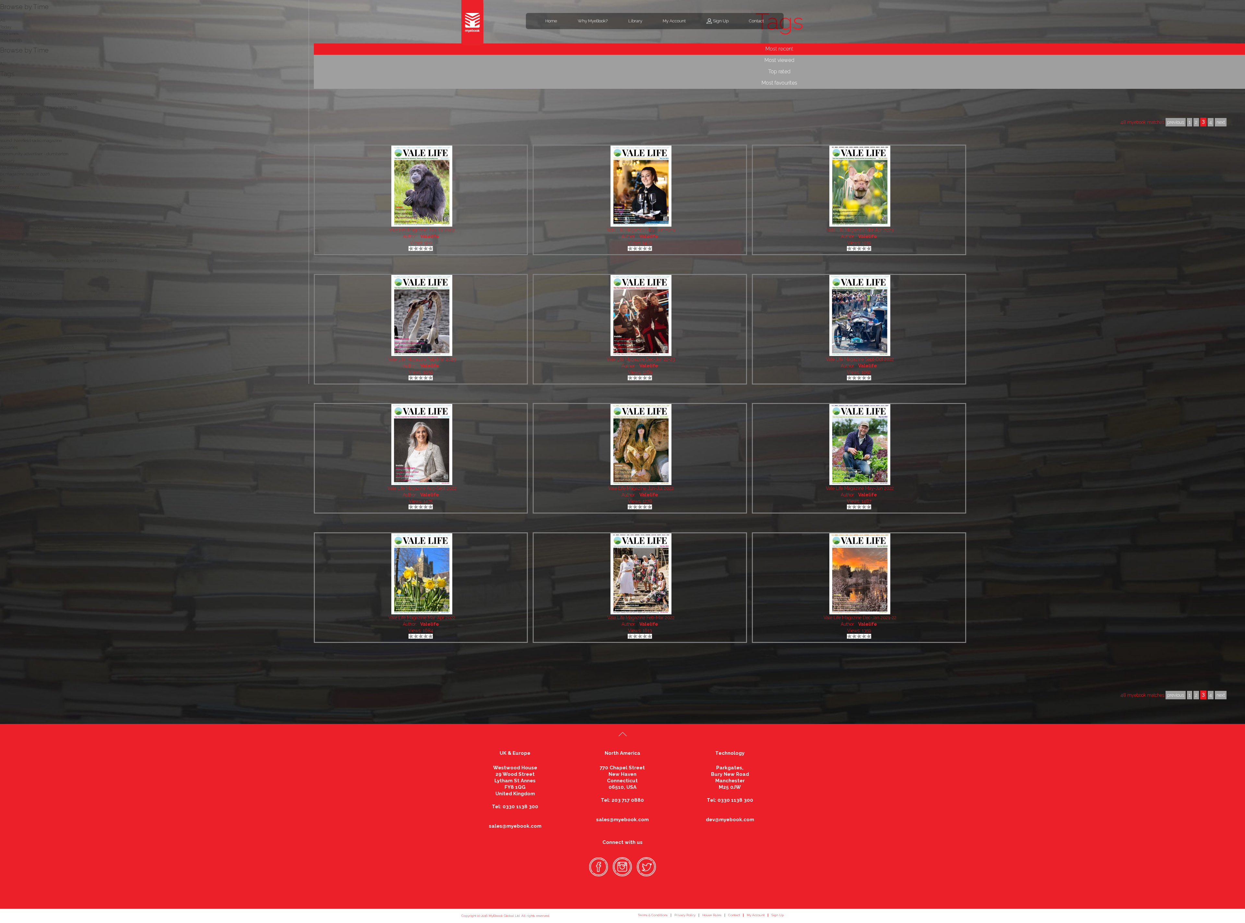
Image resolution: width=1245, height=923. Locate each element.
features (8, 327)
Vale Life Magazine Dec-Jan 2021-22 (860, 617)
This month (11, 40)
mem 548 (9, 240)
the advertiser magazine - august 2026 (37, 134)
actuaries (9, 147)
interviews (9, 127)
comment (9, 187)
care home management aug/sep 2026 (38, 107)
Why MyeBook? (593, 20)
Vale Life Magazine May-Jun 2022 (860, 488)
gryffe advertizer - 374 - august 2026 (34, 380)
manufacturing (14, 233)
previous (1175, 695)
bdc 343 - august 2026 (21, 293)
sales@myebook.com (515, 826)
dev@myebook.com (730, 819)
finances (8, 314)
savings (7, 367)
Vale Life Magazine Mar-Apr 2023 (860, 229)
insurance (9, 254)
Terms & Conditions (653, 915)
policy (6, 200)
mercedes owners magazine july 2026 (37, 347)
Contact (756, 20)
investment (11, 360)
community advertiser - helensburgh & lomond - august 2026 (59, 227)
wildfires (8, 100)
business (8, 120)
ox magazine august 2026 (25, 174)
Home (551, 20)
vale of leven (12, 374)
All (3, 63)
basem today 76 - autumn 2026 (30, 340)
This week (9, 33)
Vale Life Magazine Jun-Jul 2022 (641, 488)
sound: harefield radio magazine (31, 140)
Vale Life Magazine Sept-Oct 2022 (860, 359)
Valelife (429, 236)
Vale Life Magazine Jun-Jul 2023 (422, 229)
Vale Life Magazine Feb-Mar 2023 (422, 359)
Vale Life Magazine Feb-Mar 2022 (641, 617)
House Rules (711, 915)
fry (2, 180)
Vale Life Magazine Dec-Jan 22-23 (641, 359)
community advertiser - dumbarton (34, 153)
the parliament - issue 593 (25, 247)
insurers (8, 353)
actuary (7, 160)
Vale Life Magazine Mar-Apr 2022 (421, 617)
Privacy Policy (684, 915)
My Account (674, 20)
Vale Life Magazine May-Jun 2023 (641, 229)
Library (635, 20)
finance (7, 87)
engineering (11, 274)
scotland (8, 334)
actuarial (8, 207)
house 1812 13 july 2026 (23, 214)
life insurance (13, 167)
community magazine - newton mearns (38, 93)
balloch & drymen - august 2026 (31, 307)
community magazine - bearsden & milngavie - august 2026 (58, 260)
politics (7, 300)
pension (7, 194)
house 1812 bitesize (18, 280)
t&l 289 (7, 287)
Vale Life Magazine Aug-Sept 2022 (421, 488)
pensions (8, 267)
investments (12, 220)
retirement (10, 114)
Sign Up (721, 20)
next (1220, 695)
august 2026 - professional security (33, 320)
